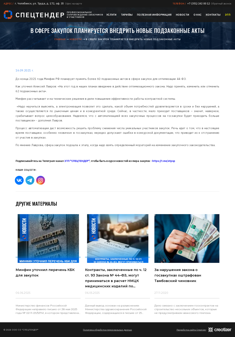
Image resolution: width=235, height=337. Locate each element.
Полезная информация (154, 14)
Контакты (213, 14)
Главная (60, 39)
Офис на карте (73, 3)
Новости (182, 14)
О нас (197, 14)
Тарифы (127, 14)
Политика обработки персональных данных (107, 329)
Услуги (111, 14)
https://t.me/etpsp (163, 161)
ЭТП (227, 14)
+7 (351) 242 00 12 (198, 3)
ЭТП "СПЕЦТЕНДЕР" (77, 161)
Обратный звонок (221, 3)
